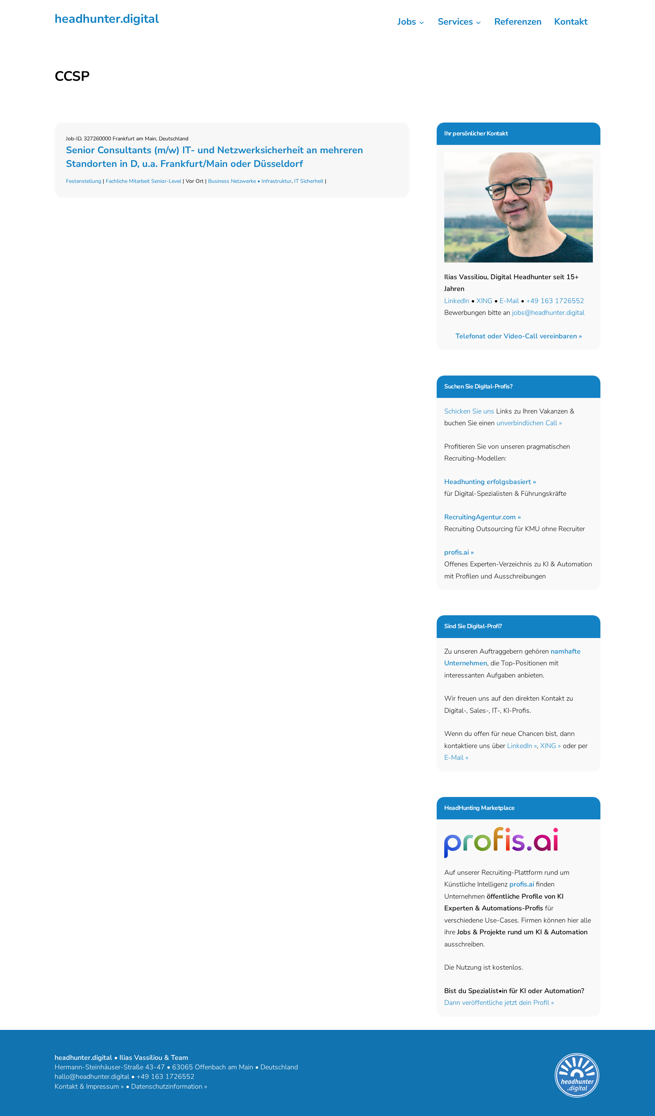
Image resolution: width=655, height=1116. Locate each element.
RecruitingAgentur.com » (482, 517)
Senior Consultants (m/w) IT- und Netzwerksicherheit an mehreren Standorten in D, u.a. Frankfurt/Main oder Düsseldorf (214, 157)
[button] (519, 336)
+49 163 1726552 (555, 300)
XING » (550, 745)
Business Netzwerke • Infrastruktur (249, 181)
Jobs (408, 22)
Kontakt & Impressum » (89, 1086)
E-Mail (509, 300)
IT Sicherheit (308, 181)
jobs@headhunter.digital (548, 312)
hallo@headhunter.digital (92, 1076)
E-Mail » (456, 757)
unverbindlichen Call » (529, 423)
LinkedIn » (522, 745)
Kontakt (571, 22)
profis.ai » (459, 552)
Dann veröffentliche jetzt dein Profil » (499, 1002)
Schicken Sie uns (469, 411)
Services (456, 22)
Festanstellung (83, 181)
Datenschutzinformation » (169, 1086)
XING (484, 300)
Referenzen (518, 22)
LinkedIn (456, 300)
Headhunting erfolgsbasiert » (490, 481)
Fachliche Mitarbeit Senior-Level (143, 181)
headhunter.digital (107, 18)
